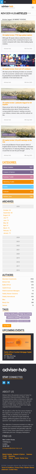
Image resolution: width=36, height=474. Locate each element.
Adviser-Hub (6, 282)
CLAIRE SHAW (25, 317)
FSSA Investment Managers (11, 291)
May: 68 (5, 223)
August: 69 (6, 215)
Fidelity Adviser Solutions (10, 293)
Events (5, 187)
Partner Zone (7, 196)
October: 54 (7, 210)
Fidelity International (8, 296)
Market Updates (8, 167)
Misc (3, 299)
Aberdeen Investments (9, 279)
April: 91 (5, 225)
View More (7, 325)
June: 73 (6, 220)
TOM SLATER (25, 314)
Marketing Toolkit (8, 182)
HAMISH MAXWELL (24, 321)
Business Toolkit (8, 177)
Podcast (6, 191)
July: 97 (5, 218)
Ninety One (5, 302)
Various (4, 305)
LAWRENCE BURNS (13, 317)
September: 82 (7, 213)
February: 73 (7, 230)
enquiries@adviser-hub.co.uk (13, 448)
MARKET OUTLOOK (11, 321)
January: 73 (7, 233)
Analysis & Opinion (9, 172)
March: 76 (6, 228)
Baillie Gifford (6, 285)
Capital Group (6, 288)
